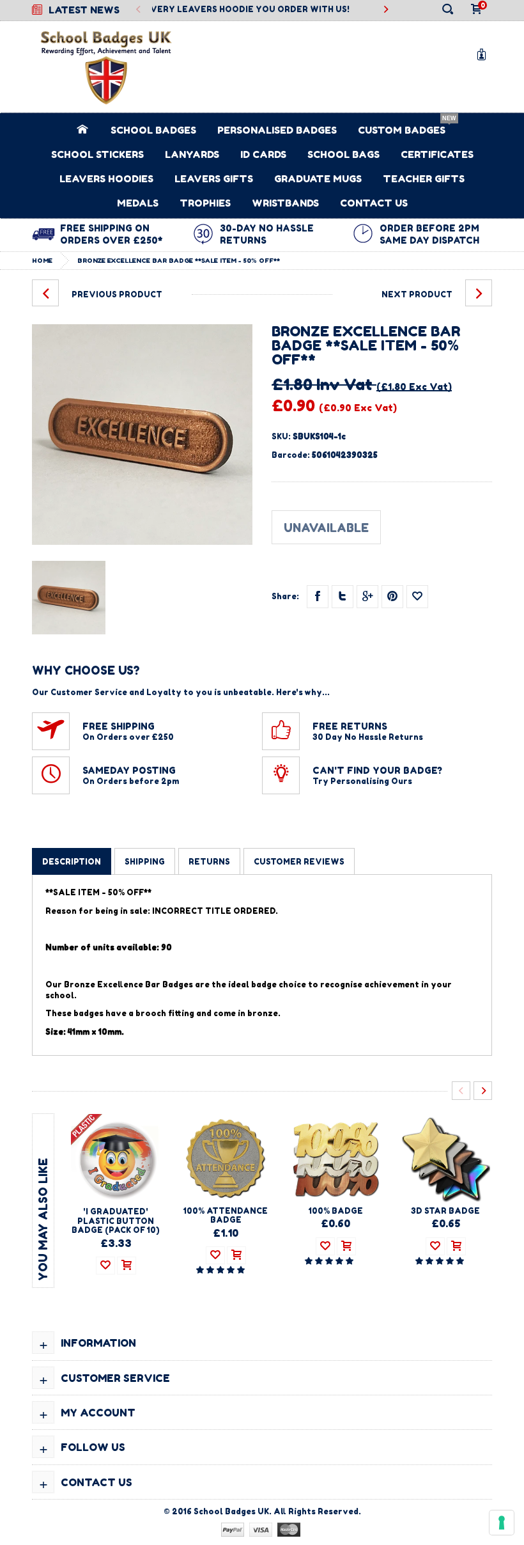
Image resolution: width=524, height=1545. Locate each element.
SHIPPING (145, 862)
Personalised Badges (277, 130)
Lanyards (192, 154)
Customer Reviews (299, 862)
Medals (137, 203)
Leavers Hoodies (106, 179)
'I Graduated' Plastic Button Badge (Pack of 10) (116, 1221)
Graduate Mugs (318, 179)
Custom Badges (401, 130)
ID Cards (263, 154)
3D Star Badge (445, 1211)
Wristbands (285, 203)
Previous (139, 10)
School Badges (153, 130)
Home (42, 260)
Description (71, 862)
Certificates (437, 154)
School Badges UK (231, 1511)
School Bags (343, 154)
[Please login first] (417, 596)
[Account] (484, 54)
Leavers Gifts (213, 179)
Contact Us (374, 203)
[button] (221, 1269)
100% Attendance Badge (225, 1215)
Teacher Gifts (424, 179)
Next (483, 1090)
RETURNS (209, 862)
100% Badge (336, 1211)
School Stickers (97, 154)
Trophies (205, 203)
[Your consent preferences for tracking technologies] (501, 1522)
